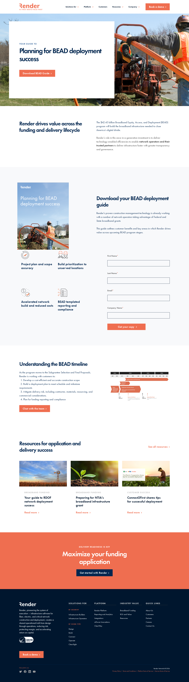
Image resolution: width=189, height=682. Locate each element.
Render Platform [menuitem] (100, 611)
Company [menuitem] (132, 7)
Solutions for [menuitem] (71, 7)
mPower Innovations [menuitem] (102, 622)
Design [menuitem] (71, 629)
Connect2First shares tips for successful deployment (144, 499)
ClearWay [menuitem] (98, 626)
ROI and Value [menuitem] (126, 614)
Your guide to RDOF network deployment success (38, 501)
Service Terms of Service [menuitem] (162, 671)
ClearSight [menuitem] (73, 644)
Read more (30, 512)
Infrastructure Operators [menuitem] (78, 618)
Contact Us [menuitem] (150, 626)
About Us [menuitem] (149, 611)
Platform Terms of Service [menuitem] (145, 671)
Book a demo (156, 6)
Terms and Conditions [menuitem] (129, 671)
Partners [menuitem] (149, 618)
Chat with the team (33, 408)
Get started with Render (93, 572)
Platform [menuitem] (87, 7)
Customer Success (138, 492)
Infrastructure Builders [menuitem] (77, 615)
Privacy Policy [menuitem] (116, 671)
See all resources (158, 446)
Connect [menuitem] (72, 637)
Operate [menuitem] (72, 641)
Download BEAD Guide (36, 73)
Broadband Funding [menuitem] (128, 611)
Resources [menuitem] (116, 7)
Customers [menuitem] (103, 7)
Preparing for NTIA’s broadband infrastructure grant (93, 501)
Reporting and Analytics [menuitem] (103, 614)
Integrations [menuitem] (98, 618)
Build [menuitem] (71, 633)
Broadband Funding (37, 492)
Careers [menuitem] (149, 622)
